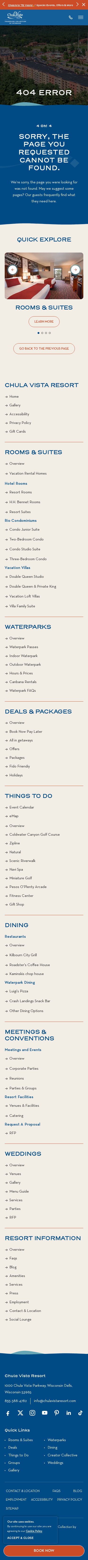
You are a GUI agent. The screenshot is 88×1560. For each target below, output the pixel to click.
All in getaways (21, 740)
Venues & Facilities (24, 1106)
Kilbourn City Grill (23, 955)
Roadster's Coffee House (29, 965)
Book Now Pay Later (25, 732)
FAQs (57, 1491)
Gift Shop (16, 905)
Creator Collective (62, 1455)
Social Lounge (20, 1320)
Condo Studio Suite (24, 549)
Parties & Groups (23, 1088)
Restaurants (15, 937)
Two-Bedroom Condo (26, 539)
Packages (17, 758)
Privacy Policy (20, 423)
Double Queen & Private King (32, 587)
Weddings (23, 1154)
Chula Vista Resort (41, 385)
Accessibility (19, 414)
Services (16, 1200)
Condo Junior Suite (24, 530)
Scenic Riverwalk (22, 861)
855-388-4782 (16, 1401)
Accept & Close (20, 1538)
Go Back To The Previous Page (44, 350)
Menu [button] (81, 17)
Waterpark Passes (23, 647)
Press (13, 1293)
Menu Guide (19, 1192)
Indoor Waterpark (23, 656)
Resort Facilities (19, 1097)
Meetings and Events (23, 1050)
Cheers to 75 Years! (20, 5)
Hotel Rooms (16, 484)
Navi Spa (16, 870)
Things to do (28, 796)
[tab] (38, 333)
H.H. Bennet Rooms (24, 502)
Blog (12, 1267)
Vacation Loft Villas (24, 596)
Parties (15, 1209)
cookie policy (34, 1531)
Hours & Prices (21, 673)
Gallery (14, 405)
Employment (19, 1302)
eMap (14, 816)
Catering (16, 1116)
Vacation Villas (18, 568)
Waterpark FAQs (22, 691)
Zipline (14, 843)
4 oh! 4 (44, 126)
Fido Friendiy (19, 766)
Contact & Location (25, 1311)
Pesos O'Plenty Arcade (28, 887)
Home (14, 397)
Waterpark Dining (20, 983)
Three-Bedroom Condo (28, 559)
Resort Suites (20, 512)
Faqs (13, 1258)
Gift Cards (17, 432)
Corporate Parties (23, 1069)
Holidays (16, 775)
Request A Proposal (22, 1124)
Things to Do (18, 1455)
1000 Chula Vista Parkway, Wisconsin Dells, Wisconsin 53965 (39, 1389)
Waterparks (28, 627)
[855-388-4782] (72, 17)
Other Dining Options (26, 1011)
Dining (16, 925)
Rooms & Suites (44, 308)
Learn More (44, 323)
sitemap (12, 1508)
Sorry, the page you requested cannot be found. (44, 152)
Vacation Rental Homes (28, 474)
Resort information (43, 1238)
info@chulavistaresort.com (55, 1401)
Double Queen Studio (26, 577)
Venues (15, 1174)
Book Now (44, 1551)
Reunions (16, 1078)
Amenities (17, 1276)
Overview (16, 464)
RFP (12, 1133)
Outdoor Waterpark (25, 665)
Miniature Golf (20, 878)
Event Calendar (21, 807)
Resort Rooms (20, 492)
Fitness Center (21, 896)
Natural (15, 852)
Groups (14, 1463)
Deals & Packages (38, 712)
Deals (12, 1448)
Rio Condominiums (21, 521)
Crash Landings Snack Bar (29, 1001)
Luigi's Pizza (18, 991)
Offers (14, 749)
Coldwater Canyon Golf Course (34, 835)
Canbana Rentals (23, 682)
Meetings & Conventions (29, 1036)
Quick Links (17, 1430)
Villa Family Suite (22, 606)
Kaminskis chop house (26, 974)
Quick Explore (44, 240)
